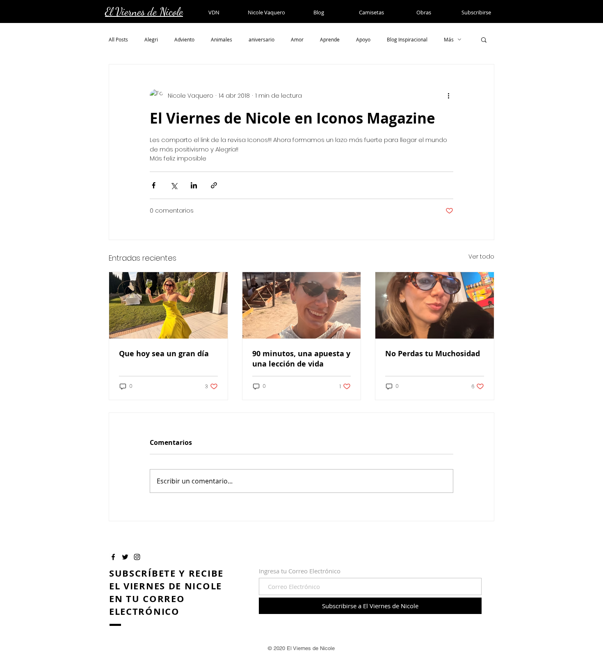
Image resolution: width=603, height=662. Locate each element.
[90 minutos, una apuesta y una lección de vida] (301, 305)
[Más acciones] (448, 96)
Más (449, 40)
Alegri (151, 40)
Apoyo (363, 40)
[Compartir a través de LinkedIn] (194, 185)
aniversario (261, 40)
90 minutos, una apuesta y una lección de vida (301, 358)
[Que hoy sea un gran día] (168, 305)
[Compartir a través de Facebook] (154, 185)
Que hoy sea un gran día (164, 353)
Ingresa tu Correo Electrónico (299, 571)
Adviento (184, 40)
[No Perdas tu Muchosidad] (434, 305)
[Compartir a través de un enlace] (214, 185)
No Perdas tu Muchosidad (432, 353)
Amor (297, 40)
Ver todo (481, 256)
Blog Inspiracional (407, 40)
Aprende (330, 40)
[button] (484, 39)
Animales (221, 40)
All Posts (118, 40)
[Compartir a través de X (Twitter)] (174, 185)
